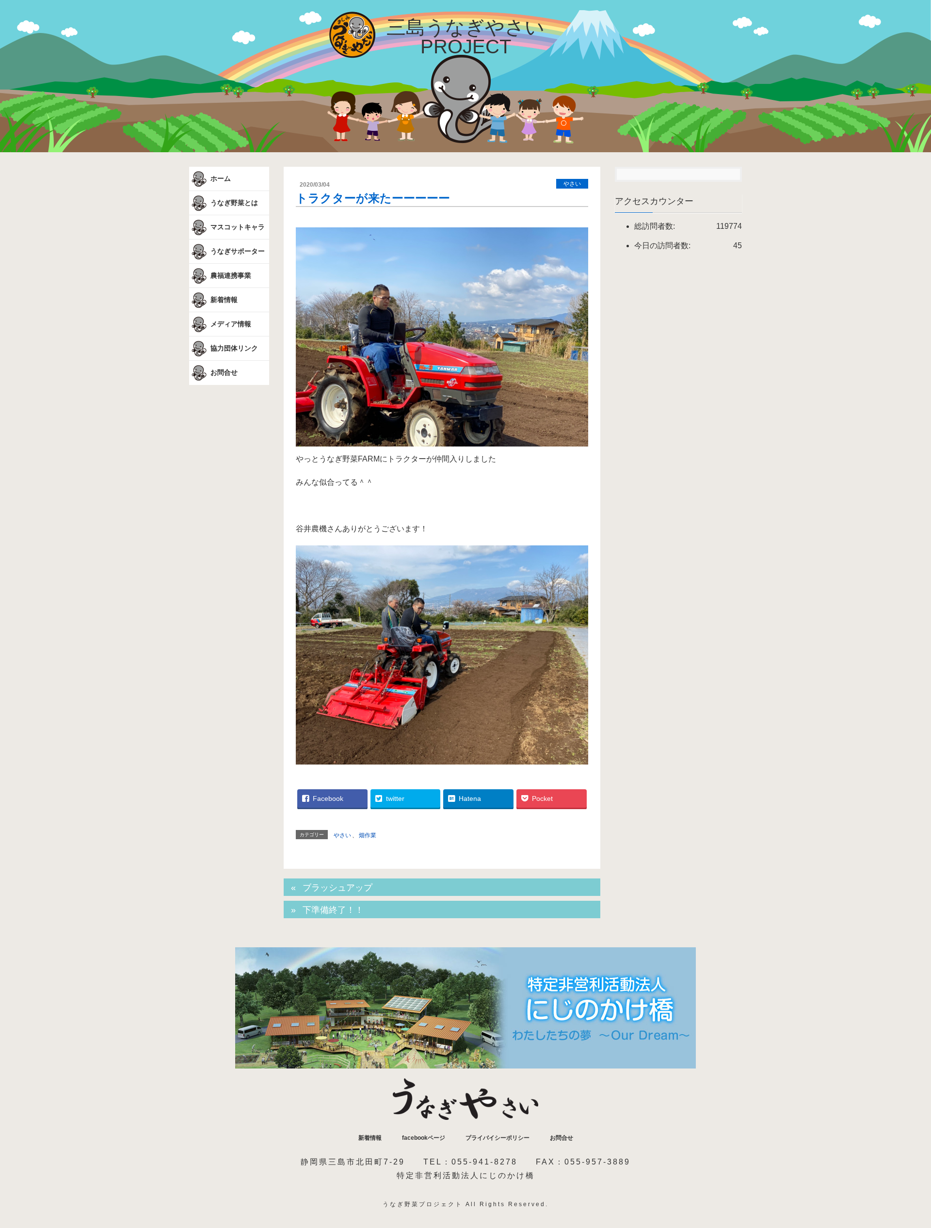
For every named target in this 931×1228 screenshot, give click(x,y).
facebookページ (423, 1137)
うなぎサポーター (237, 251)
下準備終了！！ (333, 910)
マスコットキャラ (237, 226)
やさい (572, 183)
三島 (465, 36)
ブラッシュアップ (337, 888)
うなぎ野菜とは (233, 202)
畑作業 (367, 835)
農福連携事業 (230, 275)
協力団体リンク (233, 347)
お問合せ (223, 372)
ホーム (220, 178)
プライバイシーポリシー (498, 1137)
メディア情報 (230, 323)
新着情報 (223, 299)
